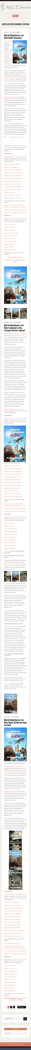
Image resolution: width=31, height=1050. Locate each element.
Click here (9, 64)
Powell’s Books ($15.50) (10, 249)
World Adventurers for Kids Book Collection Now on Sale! (15, 722)
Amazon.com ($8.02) (9, 523)
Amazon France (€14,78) (10, 235)
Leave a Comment (17, 32)
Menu (15, 16)
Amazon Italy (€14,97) (9, 238)
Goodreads (7, 58)
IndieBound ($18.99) (9, 247)
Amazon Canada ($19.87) (10, 230)
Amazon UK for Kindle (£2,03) (11, 167)
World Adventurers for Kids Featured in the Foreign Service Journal (14, 327)
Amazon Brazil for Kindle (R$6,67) (12, 186)
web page (14, 252)
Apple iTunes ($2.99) (9, 192)
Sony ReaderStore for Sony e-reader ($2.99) (15, 210)
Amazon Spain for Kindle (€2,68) (12, 184)
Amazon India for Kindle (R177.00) (12, 178)
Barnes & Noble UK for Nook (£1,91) (13, 198)
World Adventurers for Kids (13, 83)
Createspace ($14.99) (9, 244)
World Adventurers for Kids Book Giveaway (14, 36)
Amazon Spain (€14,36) (10, 241)
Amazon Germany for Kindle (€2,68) (13, 172)
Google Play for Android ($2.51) (12, 943)
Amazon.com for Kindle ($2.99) (12, 164)
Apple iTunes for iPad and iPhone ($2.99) (14, 930)
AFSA (15, 658)
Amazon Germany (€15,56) (11, 233)
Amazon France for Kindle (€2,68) (12, 175)
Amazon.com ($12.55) (9, 224)
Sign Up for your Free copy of (15, 257)
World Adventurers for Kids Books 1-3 (13, 218)
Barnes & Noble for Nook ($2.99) (12, 195)
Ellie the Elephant (17, 77)
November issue (21, 638)
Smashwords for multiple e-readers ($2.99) (15, 212)
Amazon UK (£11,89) (9, 227)
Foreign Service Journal (18, 333)
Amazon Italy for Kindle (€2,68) (12, 181)
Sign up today (7, 41)
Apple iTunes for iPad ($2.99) (11, 491)
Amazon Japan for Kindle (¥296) (12, 189)
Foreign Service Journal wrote (18, 342)
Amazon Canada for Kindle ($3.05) (13, 170)
